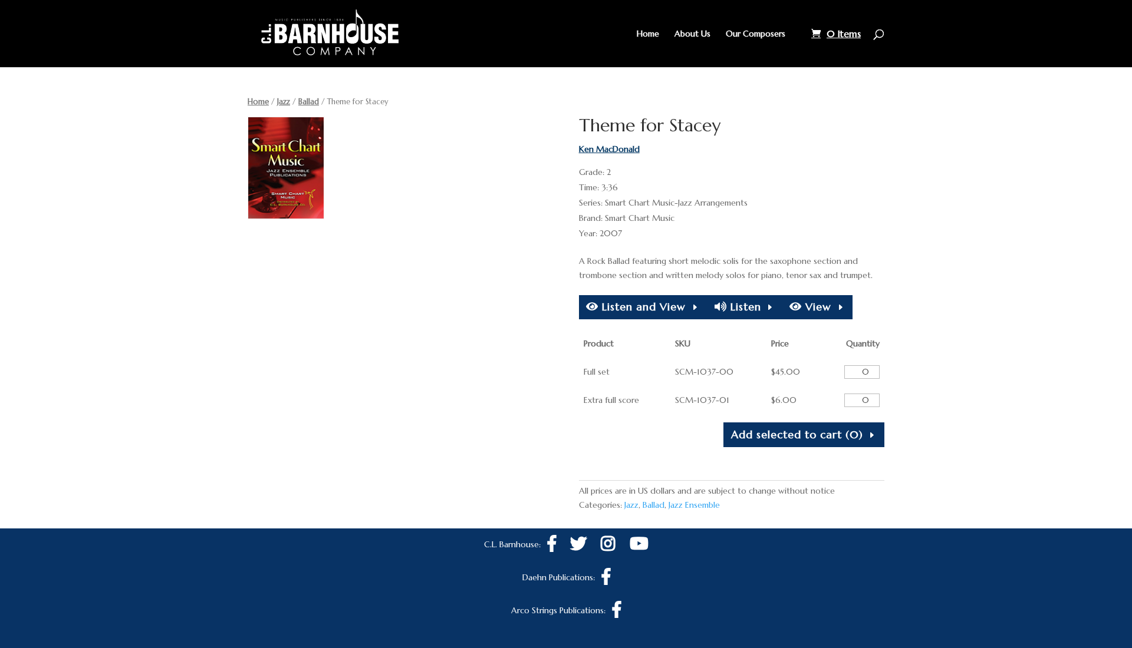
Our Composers (755, 34)
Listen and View (642, 306)
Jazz (283, 102)
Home (648, 34)
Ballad (308, 102)
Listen (744, 306)
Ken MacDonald (609, 149)
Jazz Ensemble (694, 505)
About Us (692, 34)
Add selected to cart (797, 434)
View (816, 306)
